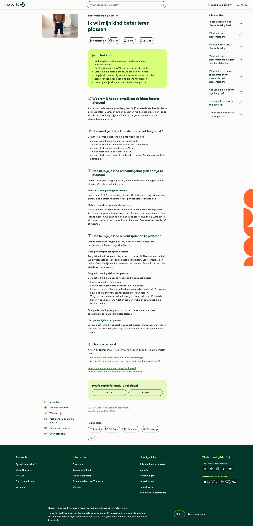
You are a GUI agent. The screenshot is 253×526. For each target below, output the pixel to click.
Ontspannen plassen (60, 428)
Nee (147, 392)
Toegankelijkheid (82, 469)
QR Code (148, 40)
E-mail (130, 40)
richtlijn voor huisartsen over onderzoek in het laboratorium (125, 361)
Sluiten (179, 514)
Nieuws (20, 475)
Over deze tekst (57, 433)
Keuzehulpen (147, 481)
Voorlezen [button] (98, 40)
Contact (77, 486)
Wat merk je (55, 413)
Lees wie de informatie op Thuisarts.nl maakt (112, 367)
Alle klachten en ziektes (152, 464)
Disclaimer (78, 464)
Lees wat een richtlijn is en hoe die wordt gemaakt (115, 371)
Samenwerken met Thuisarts (88, 481)
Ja (111, 392)
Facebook (132, 429)
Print (115, 40)
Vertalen (20, 486)
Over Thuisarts (23, 469)
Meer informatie (197, 514)
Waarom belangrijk (59, 407)
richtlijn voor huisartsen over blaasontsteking (118, 357)
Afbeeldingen (147, 475)
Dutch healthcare (25, 481)
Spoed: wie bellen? (26, 464)
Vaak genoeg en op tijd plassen (61, 420)
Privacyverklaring (82, 475)
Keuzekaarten (147, 486)
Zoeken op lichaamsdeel (153, 492)
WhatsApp (152, 429)
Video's (144, 469)
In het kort (54, 401)
